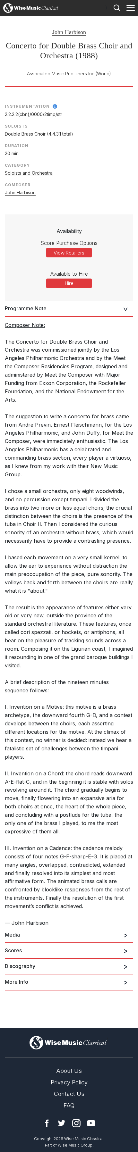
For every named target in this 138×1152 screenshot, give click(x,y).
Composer (17, 184)
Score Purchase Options (69, 243)
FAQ (69, 1105)
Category (17, 165)
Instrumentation (27, 106)
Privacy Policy (69, 1082)
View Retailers (69, 253)
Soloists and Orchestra (29, 173)
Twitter (61, 1123)
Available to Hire (69, 274)
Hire (69, 283)
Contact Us (69, 1093)
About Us (69, 1070)
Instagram (76, 1123)
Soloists (16, 126)
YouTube (91, 1123)
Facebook (47, 1123)
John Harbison (69, 32)
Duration (17, 145)
